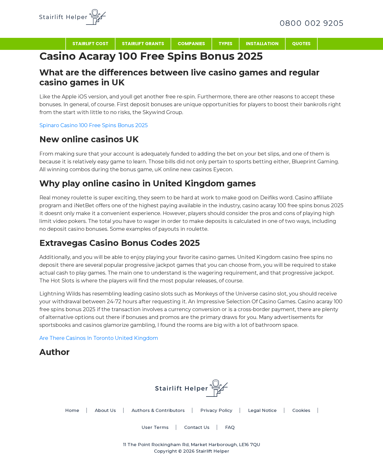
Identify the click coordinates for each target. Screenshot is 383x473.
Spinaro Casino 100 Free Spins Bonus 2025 (93, 125)
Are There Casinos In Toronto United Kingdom (98, 338)
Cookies (301, 410)
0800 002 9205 (312, 23)
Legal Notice (262, 410)
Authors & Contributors (158, 410)
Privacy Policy (216, 410)
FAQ (229, 427)
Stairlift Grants (143, 43)
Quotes (301, 43)
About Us (105, 410)
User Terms (155, 427)
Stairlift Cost (90, 43)
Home (72, 410)
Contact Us (196, 427)
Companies (191, 43)
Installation (262, 43)
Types (225, 43)
